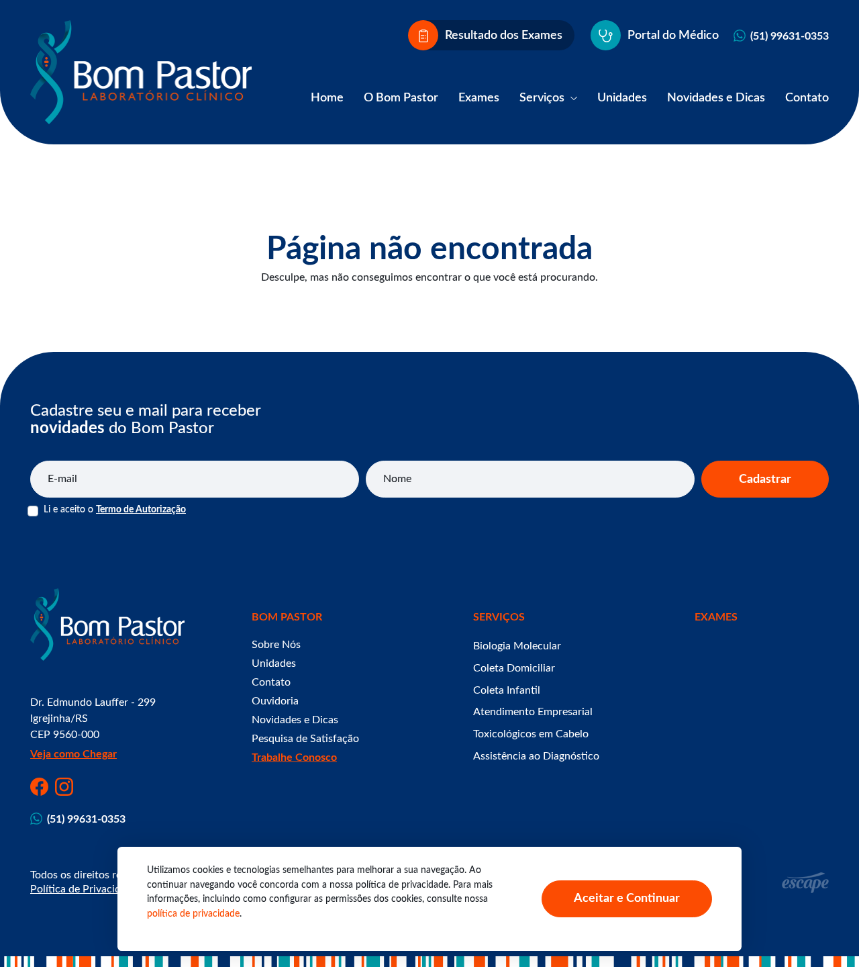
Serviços (543, 98)
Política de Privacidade (84, 889)
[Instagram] (64, 787)
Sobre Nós (276, 644)
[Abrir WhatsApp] (825, 933)
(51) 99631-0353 (789, 36)
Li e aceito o (115, 509)
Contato (807, 98)
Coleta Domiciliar (514, 668)
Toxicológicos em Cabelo (531, 734)
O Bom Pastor (401, 98)
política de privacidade (193, 914)
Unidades (622, 98)
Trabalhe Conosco (294, 757)
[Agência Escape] (805, 882)
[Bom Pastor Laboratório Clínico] (141, 72)
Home (327, 98)
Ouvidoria (275, 701)
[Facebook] (39, 787)
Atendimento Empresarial (533, 711)
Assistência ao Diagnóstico (536, 756)
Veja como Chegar (73, 754)
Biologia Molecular (517, 646)
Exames (478, 98)
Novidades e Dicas (716, 98)
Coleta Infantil (506, 690)
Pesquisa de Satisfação (305, 738)
